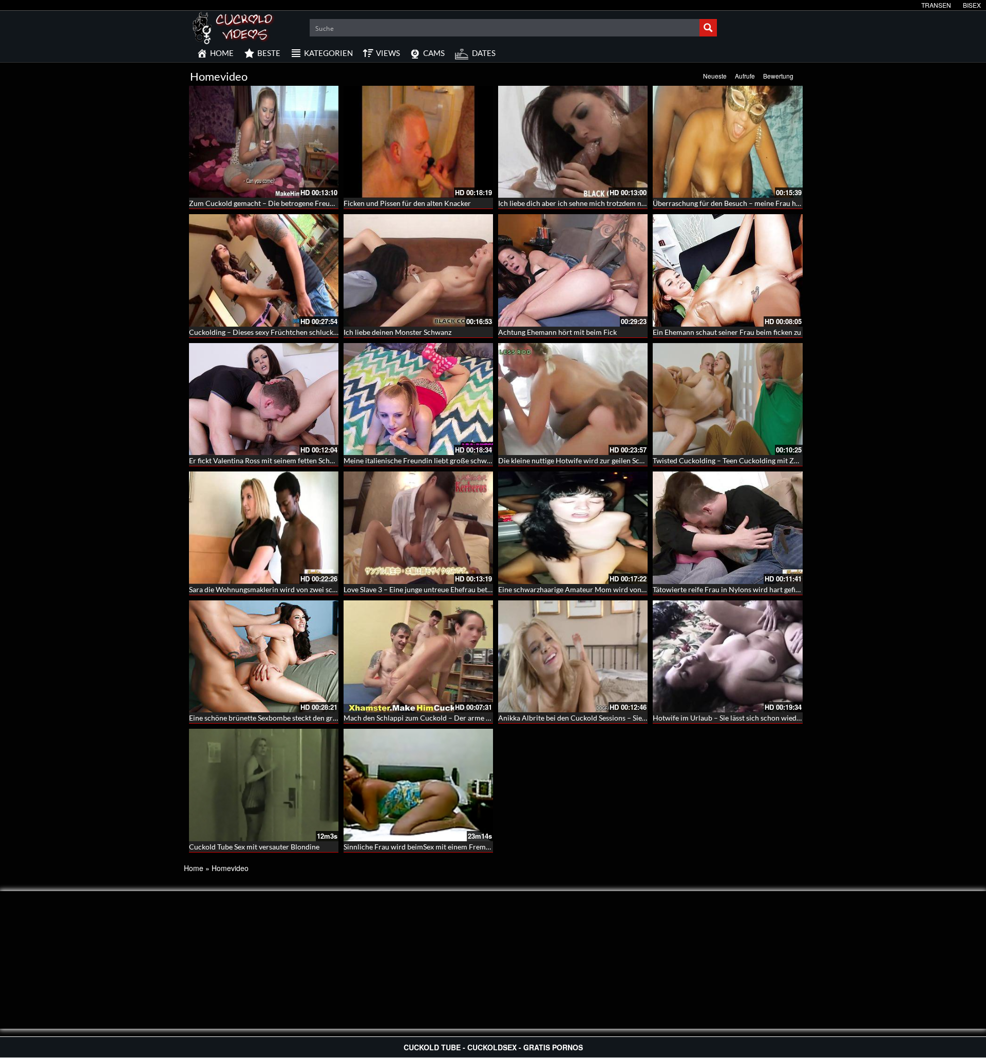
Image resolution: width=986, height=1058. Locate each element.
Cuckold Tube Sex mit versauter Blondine (254, 846)
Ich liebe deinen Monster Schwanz (397, 332)
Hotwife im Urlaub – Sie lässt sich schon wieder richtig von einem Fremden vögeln (783, 717)
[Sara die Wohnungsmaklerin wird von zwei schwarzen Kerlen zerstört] (263, 527)
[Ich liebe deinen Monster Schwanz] (418, 270)
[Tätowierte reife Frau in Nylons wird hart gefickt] (727, 527)
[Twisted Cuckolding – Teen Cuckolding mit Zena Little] (727, 399)
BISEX (972, 5)
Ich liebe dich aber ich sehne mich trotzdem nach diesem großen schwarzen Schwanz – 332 (642, 203)
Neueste (715, 75)
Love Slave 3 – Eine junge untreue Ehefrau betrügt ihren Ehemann (447, 589)
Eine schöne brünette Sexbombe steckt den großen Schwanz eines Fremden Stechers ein (328, 717)
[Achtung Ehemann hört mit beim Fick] (573, 270)
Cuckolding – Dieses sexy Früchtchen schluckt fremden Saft (283, 332)
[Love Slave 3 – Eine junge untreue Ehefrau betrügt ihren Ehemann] (418, 527)
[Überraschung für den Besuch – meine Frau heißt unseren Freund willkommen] (727, 142)
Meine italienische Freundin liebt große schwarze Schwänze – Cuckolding (460, 460)
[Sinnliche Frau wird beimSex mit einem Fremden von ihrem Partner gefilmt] (418, 785)
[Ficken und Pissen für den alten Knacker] (418, 142)
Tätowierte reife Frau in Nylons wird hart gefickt (729, 589)
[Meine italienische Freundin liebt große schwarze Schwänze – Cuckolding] (418, 399)
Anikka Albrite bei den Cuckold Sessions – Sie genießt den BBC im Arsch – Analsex (629, 717)
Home (193, 868)
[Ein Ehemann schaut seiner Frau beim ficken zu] (727, 270)
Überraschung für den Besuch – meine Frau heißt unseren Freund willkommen (777, 203)
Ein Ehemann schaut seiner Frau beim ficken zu (727, 332)
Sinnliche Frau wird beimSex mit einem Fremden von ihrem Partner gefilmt (462, 846)
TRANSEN (936, 5)
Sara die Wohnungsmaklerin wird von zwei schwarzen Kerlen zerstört (299, 589)
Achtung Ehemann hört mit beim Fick (557, 332)
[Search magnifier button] (708, 27)
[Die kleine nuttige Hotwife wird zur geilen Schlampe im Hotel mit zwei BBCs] (573, 399)
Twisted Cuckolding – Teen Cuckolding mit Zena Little (738, 460)
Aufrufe (745, 75)
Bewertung (778, 75)
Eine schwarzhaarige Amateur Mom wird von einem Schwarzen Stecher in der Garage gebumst (647, 589)
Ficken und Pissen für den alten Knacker (407, 203)
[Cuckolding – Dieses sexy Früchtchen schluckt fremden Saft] (263, 270)
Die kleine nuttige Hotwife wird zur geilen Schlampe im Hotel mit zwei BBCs (619, 460)
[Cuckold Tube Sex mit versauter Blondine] (263, 785)
